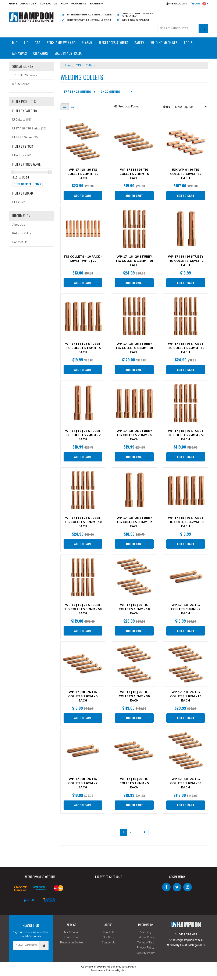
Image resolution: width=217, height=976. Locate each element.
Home (13, 3)
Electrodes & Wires (113, 42)
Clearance (40, 53)
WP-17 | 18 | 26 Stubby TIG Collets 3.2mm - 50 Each (83, 609)
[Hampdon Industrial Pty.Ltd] (31, 17)
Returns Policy (22, 233)
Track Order (71, 937)
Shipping (145, 932)
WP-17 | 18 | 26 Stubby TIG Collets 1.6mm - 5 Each (83, 348)
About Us (27, 3)
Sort (165, 107)
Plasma (87, 42)
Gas (37, 42)
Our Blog (108, 937)
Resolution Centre (71, 942)
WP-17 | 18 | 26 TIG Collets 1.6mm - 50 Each (185, 783)
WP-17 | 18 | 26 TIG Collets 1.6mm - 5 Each (134, 783)
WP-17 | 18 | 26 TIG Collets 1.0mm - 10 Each (134, 609)
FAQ (63, 3)
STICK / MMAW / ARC (61, 42)
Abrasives (19, 53)
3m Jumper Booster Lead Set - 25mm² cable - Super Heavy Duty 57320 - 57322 (36, 958)
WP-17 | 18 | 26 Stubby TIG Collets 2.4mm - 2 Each (83, 435)
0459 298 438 (187, 934)
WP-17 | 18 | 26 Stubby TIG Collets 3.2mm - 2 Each (134, 522)
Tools (188, 42)
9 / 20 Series (20, 84)
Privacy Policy (145, 948)
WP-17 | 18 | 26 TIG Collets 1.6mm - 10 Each (185, 696)
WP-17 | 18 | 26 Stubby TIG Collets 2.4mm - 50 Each (185, 435)
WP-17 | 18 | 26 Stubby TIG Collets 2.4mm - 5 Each (134, 435)
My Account (178, 3)
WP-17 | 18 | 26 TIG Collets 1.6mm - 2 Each (82, 783)
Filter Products (24, 101)
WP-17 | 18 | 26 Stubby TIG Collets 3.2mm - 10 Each (83, 522)
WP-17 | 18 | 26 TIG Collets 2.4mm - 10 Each (82, 174)
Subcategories (22, 66)
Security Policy (145, 953)
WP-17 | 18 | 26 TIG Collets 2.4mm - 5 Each (134, 174)
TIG (26, 42)
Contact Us (48, 3)
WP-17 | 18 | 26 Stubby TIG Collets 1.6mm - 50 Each (134, 348)
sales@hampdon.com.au (187, 940)
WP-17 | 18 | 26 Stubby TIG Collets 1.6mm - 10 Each (134, 261)
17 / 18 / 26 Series (24, 75)
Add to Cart (83, 195)
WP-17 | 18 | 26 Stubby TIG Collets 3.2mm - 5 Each (185, 522)
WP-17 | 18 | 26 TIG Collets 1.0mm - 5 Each (82, 696)
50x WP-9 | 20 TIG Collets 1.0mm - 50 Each (185, 174)
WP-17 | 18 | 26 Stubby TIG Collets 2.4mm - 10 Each (185, 348)
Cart (199, 3)
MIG (14, 42)
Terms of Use (145, 942)
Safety (139, 42)
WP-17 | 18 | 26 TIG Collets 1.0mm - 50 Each (134, 696)
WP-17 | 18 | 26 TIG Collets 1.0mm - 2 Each (185, 609)
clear (38, 184)
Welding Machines (163, 42)
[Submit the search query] (203, 28)
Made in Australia (68, 53)
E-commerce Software (103, 970)
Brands (95, 3)
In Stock (23, 155)
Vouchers (78, 3)
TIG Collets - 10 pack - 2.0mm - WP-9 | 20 (83, 259)
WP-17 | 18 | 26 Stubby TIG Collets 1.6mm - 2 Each (185, 261)
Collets (23, 120)
